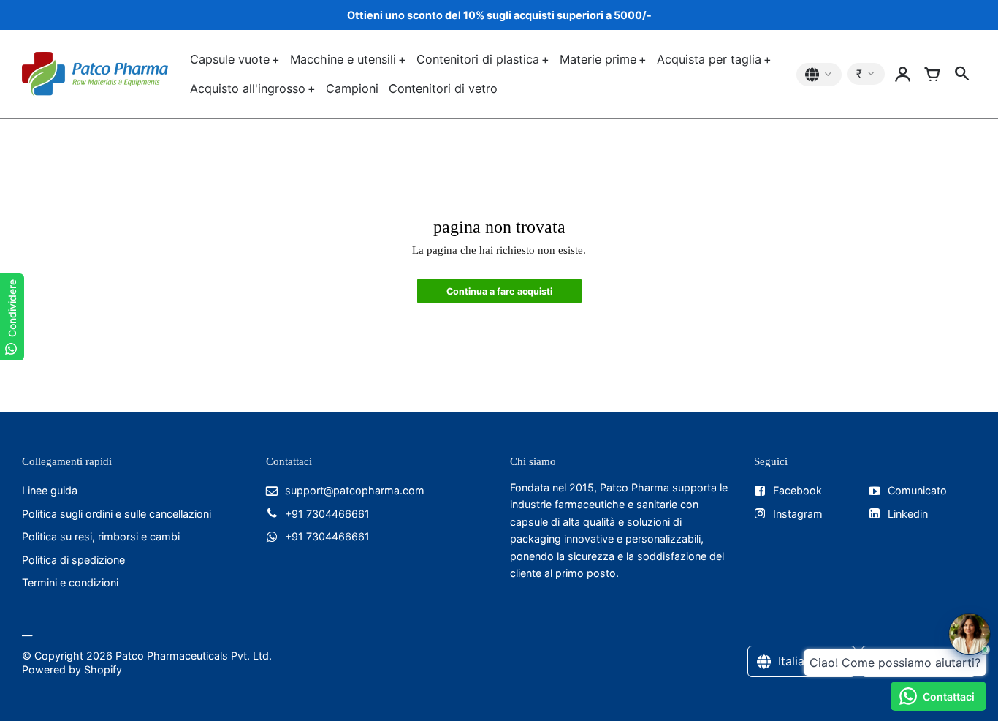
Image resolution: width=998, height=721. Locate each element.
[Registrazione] (903, 74)
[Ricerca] (961, 74)
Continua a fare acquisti (499, 291)
